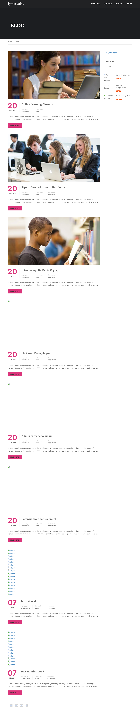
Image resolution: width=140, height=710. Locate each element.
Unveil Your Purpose (123, 75)
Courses (108, 4)
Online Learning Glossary (37, 104)
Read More (14, 125)
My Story (95, 4)
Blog (37, 111)
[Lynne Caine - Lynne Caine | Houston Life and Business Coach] (16, 4)
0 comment (52, 194)
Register (109, 52)
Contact (120, 4)
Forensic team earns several (39, 519)
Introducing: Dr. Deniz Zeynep (40, 270)
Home (10, 41)
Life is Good (28, 601)
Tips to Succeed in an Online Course (44, 187)
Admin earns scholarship (37, 436)
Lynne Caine (26, 111)
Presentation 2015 (32, 671)
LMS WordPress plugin (36, 353)
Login (129, 4)
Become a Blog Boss (123, 96)
